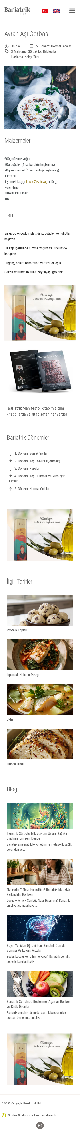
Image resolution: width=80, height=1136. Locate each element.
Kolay (28, 57)
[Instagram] (40, 1125)
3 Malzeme (19, 51)
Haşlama (17, 57)
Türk (36, 57)
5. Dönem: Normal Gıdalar (53, 46)
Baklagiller (50, 51)
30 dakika (34, 51)
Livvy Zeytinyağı (37, 182)
